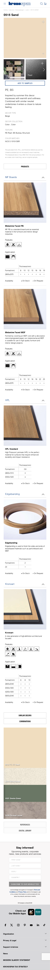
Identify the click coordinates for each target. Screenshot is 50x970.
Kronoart (9, 584)
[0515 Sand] (25, 38)
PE (6, 90)
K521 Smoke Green (13, 798)
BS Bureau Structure (21, 133)
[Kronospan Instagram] (18, 925)
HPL (7, 400)
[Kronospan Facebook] (5, 925)
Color (27, 10)
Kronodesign (20, 10)
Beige (7, 116)
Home (6, 10)
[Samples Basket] (45, 3)
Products (25, 166)
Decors (11, 10)
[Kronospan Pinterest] (25, 925)
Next (43, 69)
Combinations (25, 721)
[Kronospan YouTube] (31, 925)
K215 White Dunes (12, 781)
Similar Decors (25, 715)
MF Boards (11, 177)
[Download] (43, 53)
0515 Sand (35, 10)
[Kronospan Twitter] (11, 925)
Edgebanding (12, 494)
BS (11, 90)
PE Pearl (8, 133)
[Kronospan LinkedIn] (38, 925)
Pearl (30, 75)
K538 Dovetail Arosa (13, 815)
